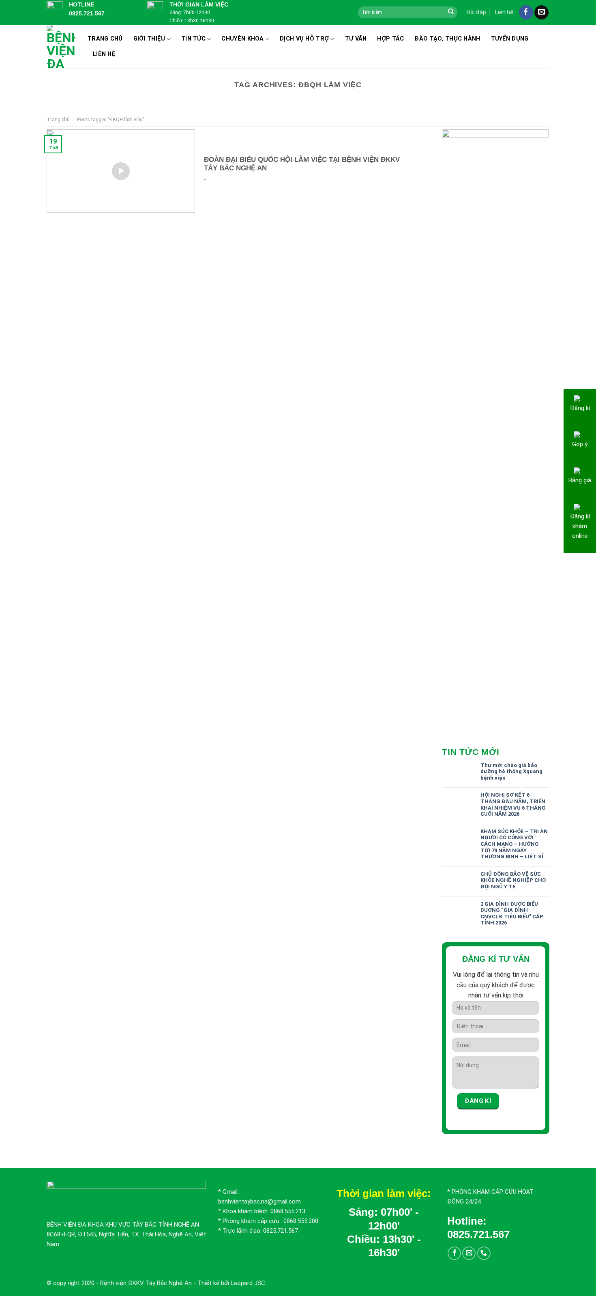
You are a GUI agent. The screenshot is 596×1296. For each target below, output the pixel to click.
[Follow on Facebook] (526, 12)
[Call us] (484, 1253)
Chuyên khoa (242, 38)
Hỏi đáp (476, 12)
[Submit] (451, 12)
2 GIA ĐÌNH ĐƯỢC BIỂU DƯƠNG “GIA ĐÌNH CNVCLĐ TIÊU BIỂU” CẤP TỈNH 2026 (511, 913)
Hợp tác (390, 38)
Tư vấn (356, 38)
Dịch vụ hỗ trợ (304, 38)
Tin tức (193, 38)
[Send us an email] (541, 12)
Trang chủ (105, 38)
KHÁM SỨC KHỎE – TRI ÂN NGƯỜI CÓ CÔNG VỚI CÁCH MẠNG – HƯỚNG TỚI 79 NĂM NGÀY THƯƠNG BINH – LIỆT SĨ (514, 844)
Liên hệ (504, 12)
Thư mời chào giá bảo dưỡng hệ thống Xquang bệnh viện (511, 771)
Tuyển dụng (510, 38)
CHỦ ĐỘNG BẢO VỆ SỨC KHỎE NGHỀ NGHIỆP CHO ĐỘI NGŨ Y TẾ (513, 880)
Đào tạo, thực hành (447, 38)
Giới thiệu (149, 38)
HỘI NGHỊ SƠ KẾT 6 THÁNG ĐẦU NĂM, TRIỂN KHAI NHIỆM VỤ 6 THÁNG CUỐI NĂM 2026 (513, 804)
